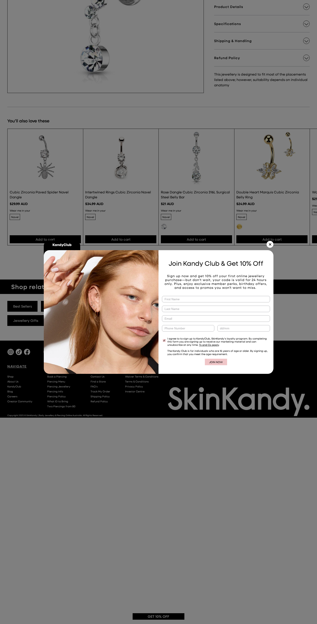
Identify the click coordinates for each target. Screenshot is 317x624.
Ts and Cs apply (209, 344)
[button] (270, 244)
